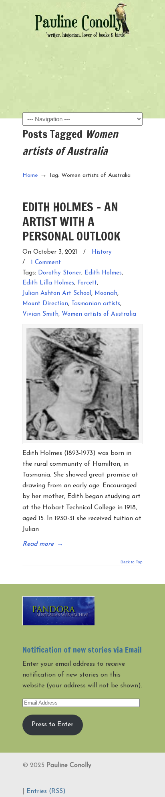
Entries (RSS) (46, 791)
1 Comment (46, 263)
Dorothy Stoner (59, 273)
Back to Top (132, 562)
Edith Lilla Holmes (48, 283)
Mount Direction (45, 304)
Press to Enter (52, 724)
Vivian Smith (40, 314)
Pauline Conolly (82, 20)
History (102, 252)
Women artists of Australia (99, 314)
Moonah (106, 293)
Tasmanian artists (95, 304)
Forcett (87, 283)
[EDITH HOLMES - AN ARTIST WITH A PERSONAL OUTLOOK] (82, 384)
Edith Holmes (103, 273)
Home (30, 175)
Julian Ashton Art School (56, 293)
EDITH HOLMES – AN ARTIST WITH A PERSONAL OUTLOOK (71, 221)
